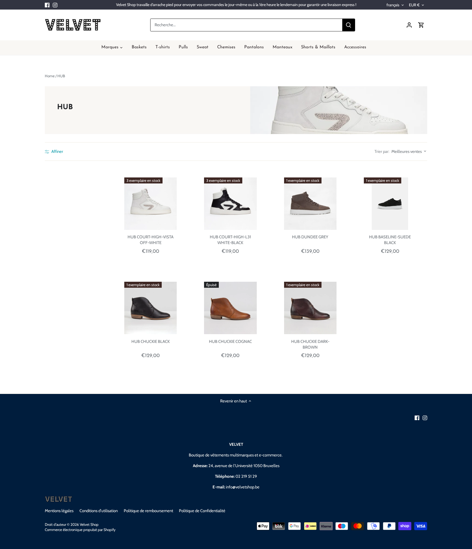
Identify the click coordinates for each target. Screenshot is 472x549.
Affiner (57, 151)
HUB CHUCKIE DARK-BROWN (310, 344)
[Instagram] (55, 5)
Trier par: (381, 152)
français (393, 5)
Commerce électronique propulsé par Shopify (80, 529)
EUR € (414, 5)
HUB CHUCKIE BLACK (150, 341)
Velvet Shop (89, 524)
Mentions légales (59, 510)
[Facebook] (47, 5)
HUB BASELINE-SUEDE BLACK (390, 240)
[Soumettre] (348, 25)
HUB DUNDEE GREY (310, 237)
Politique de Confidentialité (202, 510)
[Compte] (409, 24)
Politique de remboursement (148, 510)
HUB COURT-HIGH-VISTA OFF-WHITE (150, 240)
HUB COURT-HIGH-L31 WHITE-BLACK (230, 240)
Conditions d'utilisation (98, 510)
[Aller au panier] (421, 24)
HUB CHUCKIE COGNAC (230, 341)
